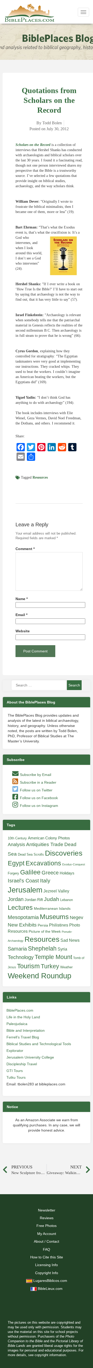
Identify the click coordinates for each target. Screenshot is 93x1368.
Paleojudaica (16, 1024)
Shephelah (42, 948)
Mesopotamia (23, 917)
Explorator (14, 1050)
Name (22, 599)
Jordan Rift (34, 900)
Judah (51, 899)
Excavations (43, 863)
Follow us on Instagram (38, 806)
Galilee (30, 872)
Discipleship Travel (21, 1064)
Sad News (70, 940)
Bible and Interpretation (25, 1030)
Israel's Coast (23, 880)
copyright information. (51, 1355)
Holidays (67, 873)
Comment (25, 549)
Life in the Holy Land (23, 1017)
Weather (66, 967)
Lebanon (66, 900)
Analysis (16, 844)
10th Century (17, 838)
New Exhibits (22, 925)
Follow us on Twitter (35, 790)
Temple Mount (53, 957)
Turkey (50, 966)
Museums (54, 916)
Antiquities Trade (44, 844)
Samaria (17, 949)
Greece (50, 872)
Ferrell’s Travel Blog (22, 1037)
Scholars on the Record (33, 145)
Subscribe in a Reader (37, 782)
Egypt (16, 863)
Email (21, 615)
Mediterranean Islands (52, 908)
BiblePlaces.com (19, 1010)
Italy (45, 880)
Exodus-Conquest (73, 864)
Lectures (20, 907)
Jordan (16, 899)
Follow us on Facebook (38, 798)
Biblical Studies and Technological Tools (38, 1044)
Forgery (13, 873)
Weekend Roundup (39, 976)
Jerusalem (25, 890)
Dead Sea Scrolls (31, 854)
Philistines (58, 925)
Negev (76, 917)
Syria (62, 949)
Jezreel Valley (56, 891)
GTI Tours (14, 1071)
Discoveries (63, 853)
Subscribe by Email (35, 775)
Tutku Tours (16, 1077)
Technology (21, 957)
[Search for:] (39, 685)
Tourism (28, 966)
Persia (43, 925)
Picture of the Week (45, 931)
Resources (40, 477)
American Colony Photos (49, 838)
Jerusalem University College (30, 1057)
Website (23, 631)
